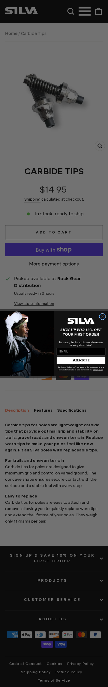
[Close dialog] (102, 316)
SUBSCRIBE (81, 360)
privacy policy (98, 370)
